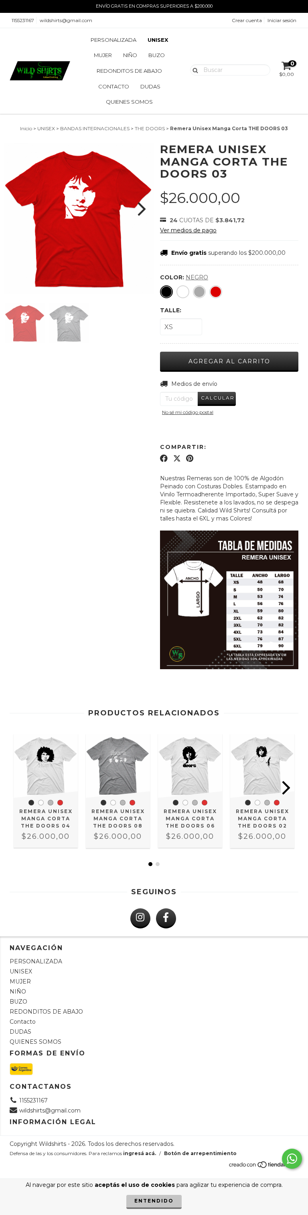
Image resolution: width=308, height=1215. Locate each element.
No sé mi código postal (187, 412)
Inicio (26, 128)
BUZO (156, 55)
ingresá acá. (139, 1153)
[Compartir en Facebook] (164, 458)
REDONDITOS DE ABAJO (129, 71)
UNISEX (158, 40)
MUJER (103, 55)
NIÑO (130, 55)
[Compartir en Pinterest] (189, 458)
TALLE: (170, 310)
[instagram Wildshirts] (140, 918)
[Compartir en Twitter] (177, 458)
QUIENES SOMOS (129, 101)
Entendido (154, 1201)
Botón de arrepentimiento (200, 1153)
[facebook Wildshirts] (166, 918)
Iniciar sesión (281, 20)
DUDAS (150, 86)
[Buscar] (193, 69)
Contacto (113, 86)
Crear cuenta (247, 20)
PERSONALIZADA (113, 40)
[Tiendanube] (263, 1167)
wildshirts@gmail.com (66, 20)
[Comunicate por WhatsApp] (292, 1159)
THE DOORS (150, 128)
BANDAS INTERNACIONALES (95, 128)
